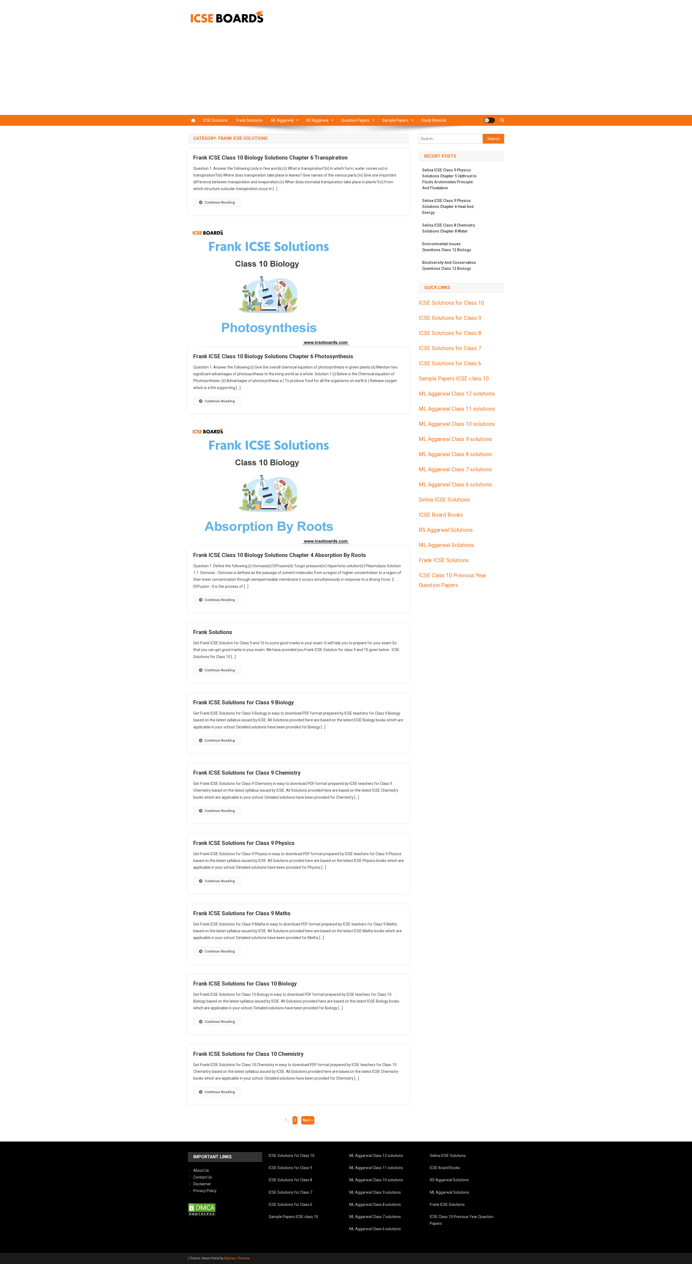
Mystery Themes (236, 1258)
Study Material (433, 120)
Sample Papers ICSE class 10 (454, 378)
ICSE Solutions (215, 120)
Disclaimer (202, 1184)
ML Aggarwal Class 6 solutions (455, 484)
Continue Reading (220, 202)
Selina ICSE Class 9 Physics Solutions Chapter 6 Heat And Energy (448, 206)
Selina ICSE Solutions (444, 499)
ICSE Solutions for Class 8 (450, 333)
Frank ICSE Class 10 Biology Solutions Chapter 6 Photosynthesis (273, 356)
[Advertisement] (346, 74)
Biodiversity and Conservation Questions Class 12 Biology (449, 265)
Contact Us (202, 1177)
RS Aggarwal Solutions (446, 530)
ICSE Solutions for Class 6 (450, 363)
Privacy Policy (205, 1191)
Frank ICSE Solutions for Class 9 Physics (244, 843)
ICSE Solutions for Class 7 (450, 348)
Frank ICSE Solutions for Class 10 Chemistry (248, 1054)
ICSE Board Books (441, 515)
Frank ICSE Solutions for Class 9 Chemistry (247, 772)
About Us (201, 1170)
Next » (307, 1120)
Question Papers (355, 120)
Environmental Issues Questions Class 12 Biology (446, 247)
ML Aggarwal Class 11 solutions (457, 409)
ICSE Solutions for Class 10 (451, 303)
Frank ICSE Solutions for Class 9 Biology (243, 702)
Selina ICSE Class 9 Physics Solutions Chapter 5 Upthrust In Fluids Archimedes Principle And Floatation (449, 179)
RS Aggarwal (317, 120)
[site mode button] (489, 120)
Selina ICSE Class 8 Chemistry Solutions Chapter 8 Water (448, 228)
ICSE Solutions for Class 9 (450, 318)
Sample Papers (395, 120)
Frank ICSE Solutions (444, 560)
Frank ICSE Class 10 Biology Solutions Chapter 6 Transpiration (270, 157)
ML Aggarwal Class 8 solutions (455, 454)
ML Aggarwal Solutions (446, 545)
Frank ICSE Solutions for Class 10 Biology (245, 983)
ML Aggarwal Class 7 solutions (455, 469)
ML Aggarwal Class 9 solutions (455, 439)
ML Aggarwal (282, 120)
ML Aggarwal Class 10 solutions (457, 424)
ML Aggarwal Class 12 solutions (457, 393)
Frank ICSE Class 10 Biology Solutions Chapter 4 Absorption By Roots (279, 555)
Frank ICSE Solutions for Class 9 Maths (242, 913)
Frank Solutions (249, 120)
